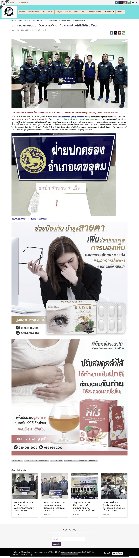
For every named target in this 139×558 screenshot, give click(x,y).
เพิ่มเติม (120, 12)
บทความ (68, 12)
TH (135, 2)
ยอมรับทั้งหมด (117, 553)
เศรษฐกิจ (59, 12)
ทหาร (83, 12)
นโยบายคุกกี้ (29, 554)
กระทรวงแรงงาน (33, 12)
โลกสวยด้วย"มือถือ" (95, 12)
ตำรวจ (76, 12)
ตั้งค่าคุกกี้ (107, 553)
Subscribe (56, 544)
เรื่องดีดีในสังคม (48, 12)
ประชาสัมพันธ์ (109, 12)
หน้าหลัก (22, 12)
